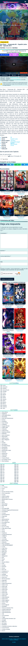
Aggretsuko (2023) (7, 216)
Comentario (3, 233)
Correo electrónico (5, 256)
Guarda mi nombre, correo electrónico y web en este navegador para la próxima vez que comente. (14, 269)
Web (1, 261)
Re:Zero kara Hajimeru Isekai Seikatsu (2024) (8, 356)
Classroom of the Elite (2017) (7, 191)
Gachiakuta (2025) (20, 329)
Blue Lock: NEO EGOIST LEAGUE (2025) (8, 306)
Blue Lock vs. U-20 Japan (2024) (20, 306)
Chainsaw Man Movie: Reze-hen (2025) (20, 356)
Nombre (2, 250)
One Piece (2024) (8, 379)
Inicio (1, 6)
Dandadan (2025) (20, 379)
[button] (25, 1)
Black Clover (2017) (21, 216)
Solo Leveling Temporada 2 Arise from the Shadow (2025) (8, 330)
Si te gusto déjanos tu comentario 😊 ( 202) (12, 73)
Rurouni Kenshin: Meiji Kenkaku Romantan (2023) (21, 192)
